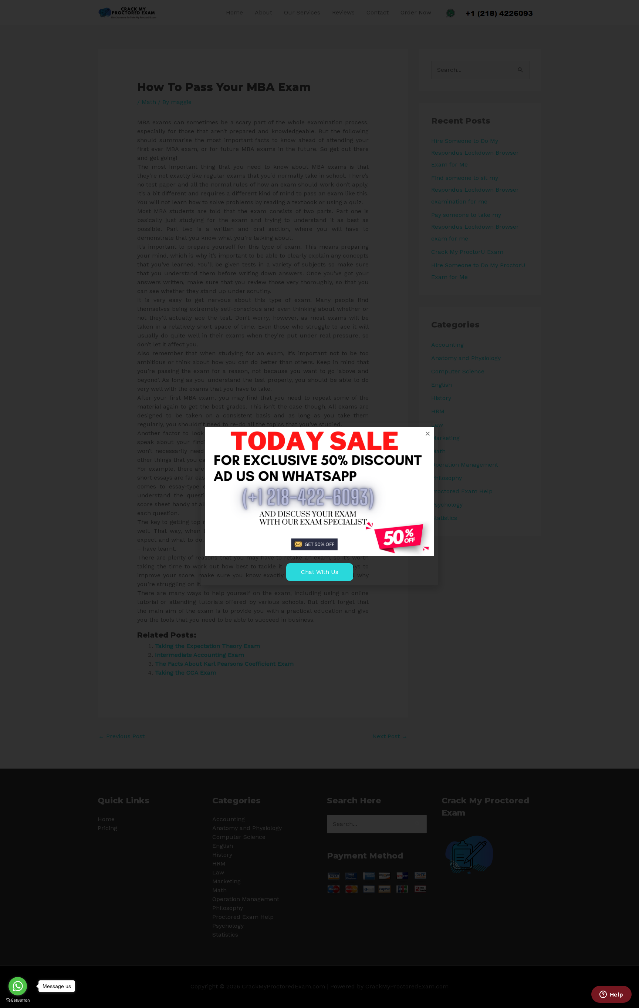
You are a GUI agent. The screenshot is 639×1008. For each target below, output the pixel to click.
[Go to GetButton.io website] (18, 1000)
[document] (319, 504)
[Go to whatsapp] (18, 986)
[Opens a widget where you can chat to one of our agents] (611, 995)
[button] (427, 433)
